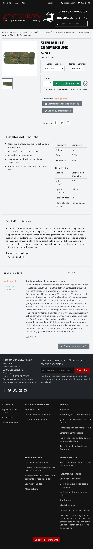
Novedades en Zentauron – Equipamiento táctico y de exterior (40, 477)
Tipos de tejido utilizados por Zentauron (74, 447)
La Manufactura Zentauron (38, 414)
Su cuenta (7, 404)
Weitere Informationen (36, 419)
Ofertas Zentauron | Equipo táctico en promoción (40, 469)
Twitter (9, 390)
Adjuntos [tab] (26, 221)
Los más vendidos (33, 483)
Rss (15, 390)
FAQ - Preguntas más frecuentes (75, 414)
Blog (23, 2)
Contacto (7, 2)
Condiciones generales (70, 478)
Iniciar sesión (8, 417)
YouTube (20, 390)
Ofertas (81, 18)
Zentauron (77, 145)
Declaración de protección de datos (73, 493)
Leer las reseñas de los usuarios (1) (63, 103)
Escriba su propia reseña (59, 110)
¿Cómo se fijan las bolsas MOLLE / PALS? (75, 421)
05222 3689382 (21, 376)
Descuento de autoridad (36, 462)
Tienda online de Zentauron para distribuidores (75, 464)
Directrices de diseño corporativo (75, 427)
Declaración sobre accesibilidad (75, 510)
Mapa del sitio (31, 489)
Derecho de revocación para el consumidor (74, 485)
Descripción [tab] (11, 221)
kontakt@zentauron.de (25, 382)
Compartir (55, 122)
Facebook (4, 390)
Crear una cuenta (10, 422)
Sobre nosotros (32, 409)
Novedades (65, 18)
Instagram (25, 390)
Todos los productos (72, 11)
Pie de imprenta (67, 505)
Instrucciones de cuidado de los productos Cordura (75, 439)
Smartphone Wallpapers (71, 432)
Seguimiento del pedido (9, 411)
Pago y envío (66, 409)
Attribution (65, 500)
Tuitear (61, 122)
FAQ (16, 2)
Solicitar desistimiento (46, 539)
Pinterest (68, 122)
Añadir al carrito (67, 84)
